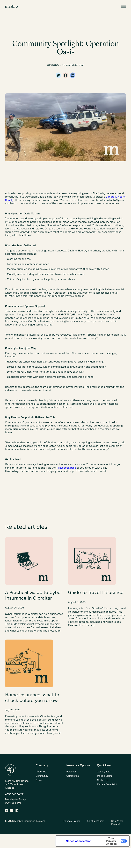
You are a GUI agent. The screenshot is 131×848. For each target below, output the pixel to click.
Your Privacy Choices (111, 841)
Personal (71, 772)
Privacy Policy (71, 821)
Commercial (72, 776)
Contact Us (103, 780)
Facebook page (67, 468)
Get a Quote (103, 772)
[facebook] (65, 75)
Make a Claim (104, 776)
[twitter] (58, 75)
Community (42, 776)
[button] (123, 6)
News (39, 780)
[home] (11, 6)
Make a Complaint (107, 785)
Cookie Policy (95, 821)
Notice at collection (78, 841)
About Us (41, 772)
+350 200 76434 (14, 794)
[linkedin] (72, 75)
